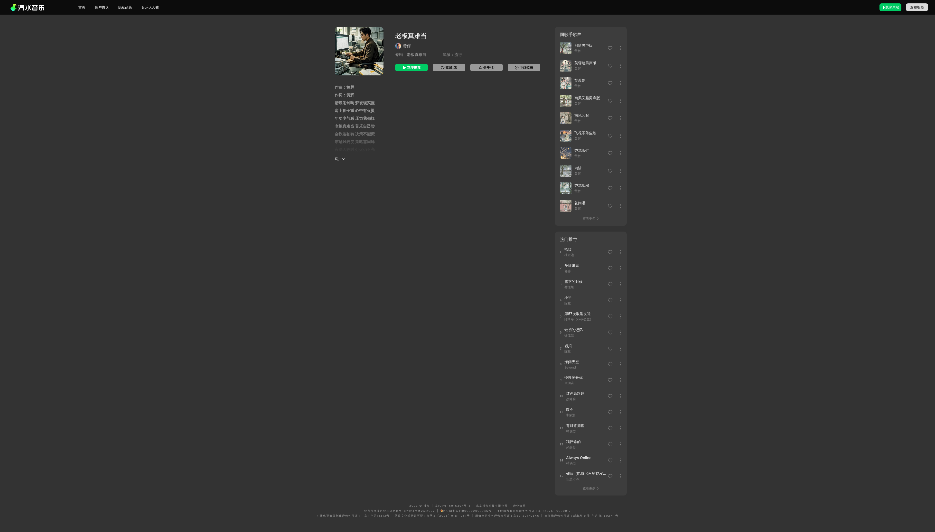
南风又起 (581, 115)
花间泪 (579, 203)
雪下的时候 (573, 281)
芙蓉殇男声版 (585, 63)
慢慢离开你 (573, 377)
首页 (81, 7)
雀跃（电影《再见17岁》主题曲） (586, 473)
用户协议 (102, 7)
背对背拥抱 (575, 425)
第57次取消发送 (577, 313)
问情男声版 (583, 45)
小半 (568, 297)
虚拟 (568, 345)
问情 (578, 168)
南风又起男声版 (587, 98)
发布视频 (917, 7)
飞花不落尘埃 (585, 133)
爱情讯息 (571, 265)
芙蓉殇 (579, 80)
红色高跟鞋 (575, 393)
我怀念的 (573, 441)
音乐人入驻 (150, 7)
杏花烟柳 (581, 185)
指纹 (568, 249)
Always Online (578, 457)
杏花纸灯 (581, 150)
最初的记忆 (573, 329)
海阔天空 (571, 362)
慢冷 (569, 409)
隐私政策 (125, 7)
